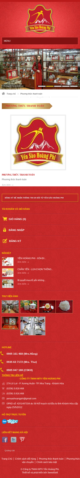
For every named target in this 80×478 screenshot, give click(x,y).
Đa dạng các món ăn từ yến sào (13, 86)
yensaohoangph (15, 398)
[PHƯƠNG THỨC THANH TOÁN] (40, 143)
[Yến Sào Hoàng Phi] (40, 20)
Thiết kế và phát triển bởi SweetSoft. (40, 472)
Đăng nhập (16, 230)
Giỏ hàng (17, 219)
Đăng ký (15, 241)
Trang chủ (11, 94)
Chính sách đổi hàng (25, 459)
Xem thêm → (7, 184)
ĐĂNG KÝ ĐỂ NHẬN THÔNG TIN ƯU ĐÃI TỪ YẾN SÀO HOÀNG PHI (34, 198)
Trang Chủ (6, 459)
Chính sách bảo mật (46, 462)
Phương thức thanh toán (51, 459)
